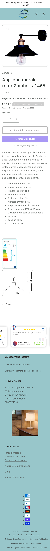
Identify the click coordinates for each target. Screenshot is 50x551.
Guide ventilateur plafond (17, 364)
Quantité (6, 113)
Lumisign (23, 531)
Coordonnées (36, 543)
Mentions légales (40, 548)
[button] (6, 14)
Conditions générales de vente (18, 548)
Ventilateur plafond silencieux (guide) (23, 371)
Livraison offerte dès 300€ (24, 108)
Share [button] (8, 304)
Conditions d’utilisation (38, 539)
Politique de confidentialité (16, 539)
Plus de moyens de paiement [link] (25, 146)
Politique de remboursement (29, 535)
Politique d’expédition (19, 543)
